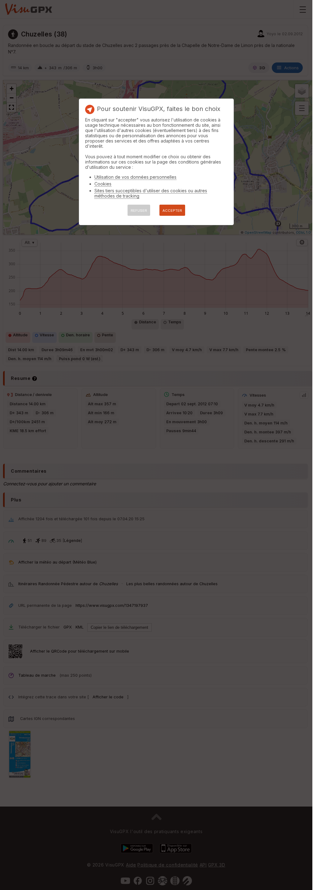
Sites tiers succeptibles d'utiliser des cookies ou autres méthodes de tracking (150, 193)
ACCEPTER (172, 210)
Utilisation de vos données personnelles (135, 177)
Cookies (102, 183)
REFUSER (139, 210)
